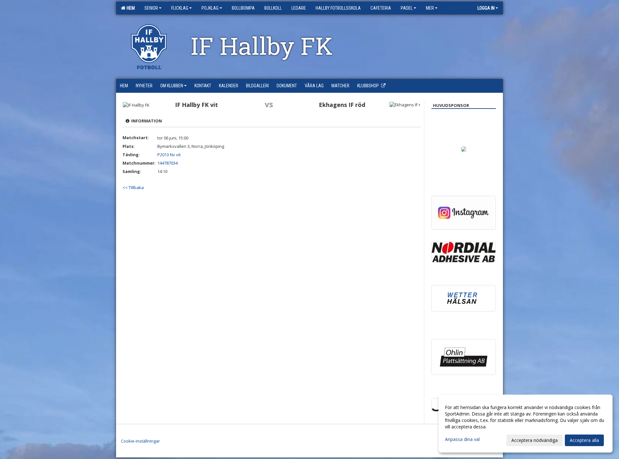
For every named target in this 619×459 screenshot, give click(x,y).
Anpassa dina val (462, 439)
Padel (407, 8)
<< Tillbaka (133, 187)
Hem (130, 8)
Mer (430, 8)
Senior (151, 8)
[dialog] (525, 424)
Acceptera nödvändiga (534, 440)
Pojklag (210, 8)
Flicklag (179, 8)
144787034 (167, 163)
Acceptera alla (584, 440)
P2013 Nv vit (169, 155)
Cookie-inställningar (140, 441)
